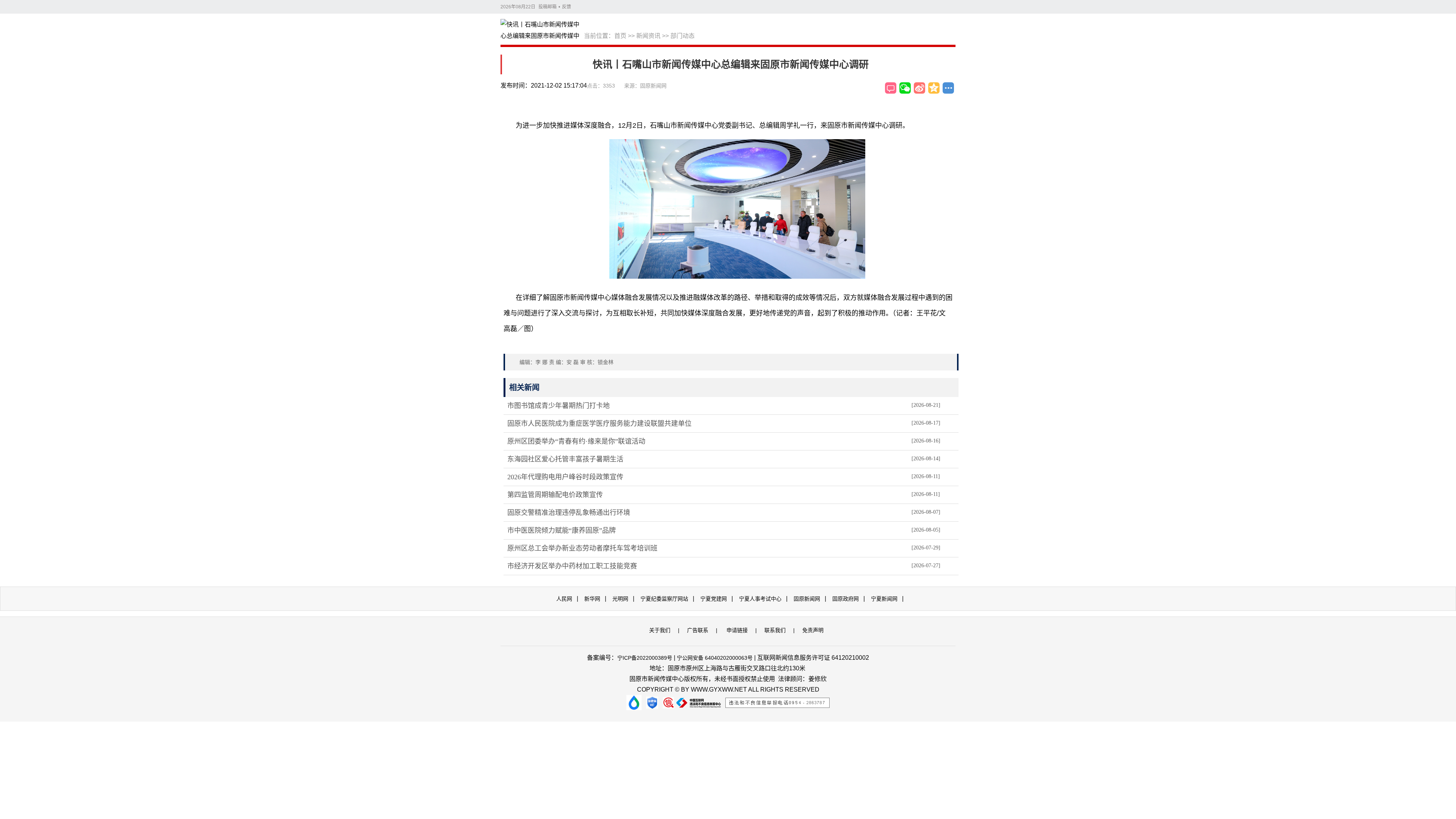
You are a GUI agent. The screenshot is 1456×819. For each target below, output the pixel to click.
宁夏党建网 (713, 599)
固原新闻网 (807, 599)
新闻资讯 (648, 36)
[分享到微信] (905, 88)
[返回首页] (542, 30)
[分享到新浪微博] (919, 88)
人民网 (564, 599)
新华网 (592, 599)
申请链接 (737, 630)
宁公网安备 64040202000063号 (715, 658)
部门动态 (682, 36)
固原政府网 (845, 599)
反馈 (566, 6)
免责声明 (813, 630)
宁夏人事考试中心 (760, 599)
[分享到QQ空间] (934, 88)
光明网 (620, 599)
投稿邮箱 (547, 6)
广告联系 (697, 630)
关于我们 (659, 630)
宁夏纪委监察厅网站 (664, 599)
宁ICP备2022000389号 (644, 658)
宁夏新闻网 (884, 599)
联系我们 (775, 630)
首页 (620, 36)
